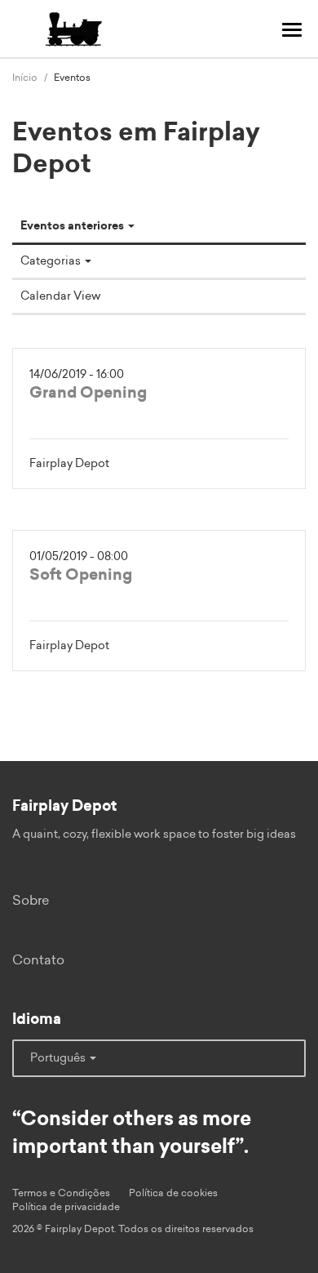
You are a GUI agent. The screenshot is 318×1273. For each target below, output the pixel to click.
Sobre (30, 900)
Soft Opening (80, 575)
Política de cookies (173, 1193)
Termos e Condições (61, 1193)
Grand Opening (88, 393)
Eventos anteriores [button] (73, 226)
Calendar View (60, 296)
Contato (38, 960)
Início (25, 77)
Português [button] (59, 1058)
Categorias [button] (51, 261)
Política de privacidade (66, 1207)
